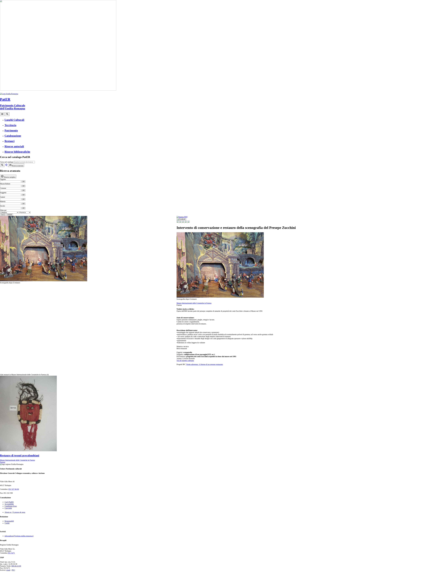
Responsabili (9, 521)
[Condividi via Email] (186, 222)
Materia (2, 201)
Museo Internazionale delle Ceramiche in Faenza (194, 303)
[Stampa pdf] (182, 217)
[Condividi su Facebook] (178, 222)
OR (23, 181)
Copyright (8, 508)
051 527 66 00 (13, 489)
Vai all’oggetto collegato (185, 361)
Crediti (7, 523)
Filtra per (3, 210)
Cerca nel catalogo (6, 162)
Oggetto (3, 179)
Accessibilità (9, 504)
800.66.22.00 (16, 566)
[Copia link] (188, 222)
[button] (169, 249)
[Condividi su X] (180, 222)
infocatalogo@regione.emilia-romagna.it (19, 536)
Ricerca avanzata (16, 165)
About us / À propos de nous (15, 512)
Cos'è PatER (9, 502)
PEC (13, 570)
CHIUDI (9, 215)
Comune (3, 188)
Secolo (2, 206)
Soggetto (3, 193)
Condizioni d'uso (11, 506)
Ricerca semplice (8, 176)
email (8, 570)
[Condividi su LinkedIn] (183, 222)
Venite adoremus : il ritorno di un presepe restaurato (204, 364)
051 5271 (11, 553)
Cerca (3, 215)
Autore (2, 197)
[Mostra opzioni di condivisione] (181, 219)
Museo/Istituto (5, 184)
